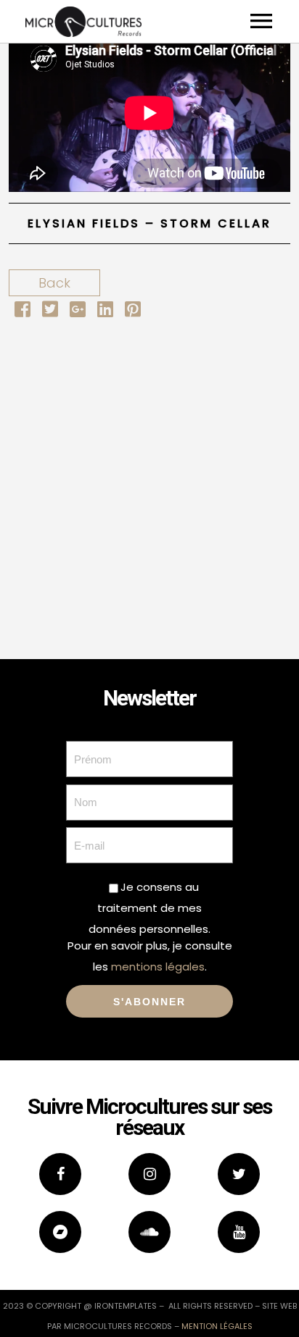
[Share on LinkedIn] (105, 311)
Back (54, 283)
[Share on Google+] (77, 311)
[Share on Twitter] (50, 311)
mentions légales (158, 966)
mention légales (217, 1326)
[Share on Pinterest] (133, 311)
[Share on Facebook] (22, 311)
